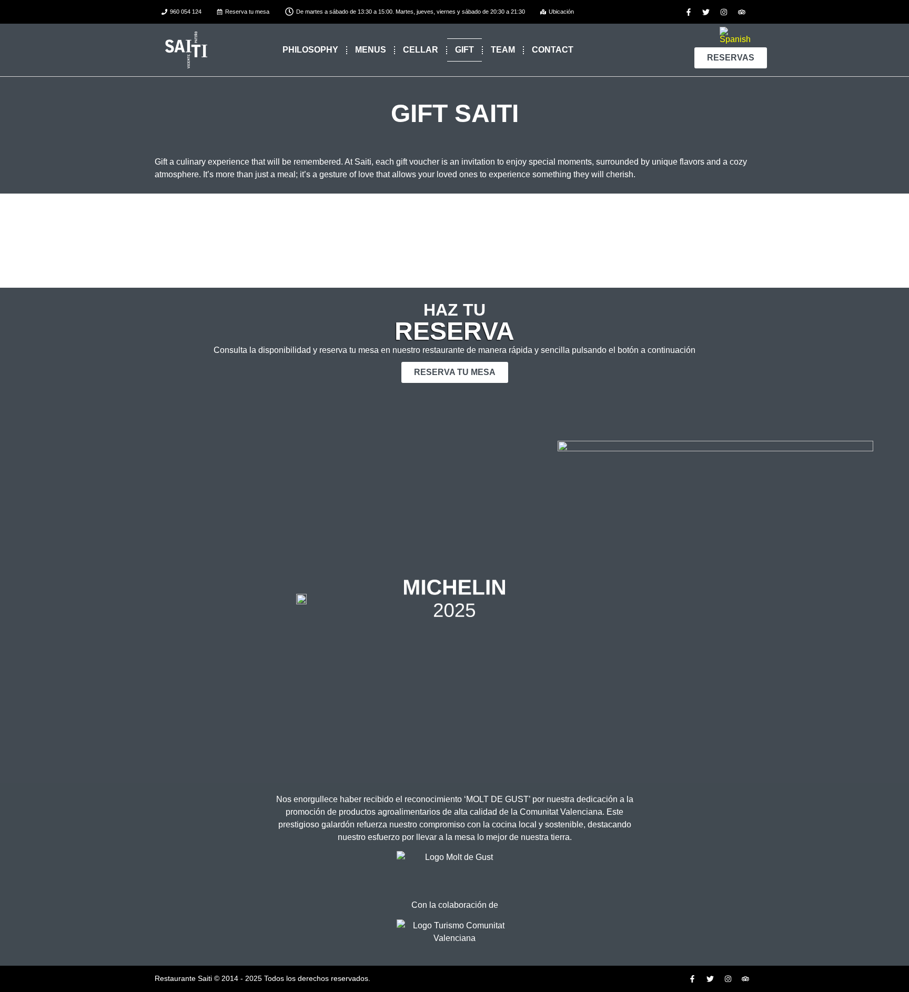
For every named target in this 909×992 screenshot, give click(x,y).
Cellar (420, 49)
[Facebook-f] (689, 12)
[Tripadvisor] (742, 12)
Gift (464, 49)
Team (503, 49)
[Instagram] (724, 12)
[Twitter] (706, 12)
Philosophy (310, 49)
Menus (370, 49)
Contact (552, 49)
